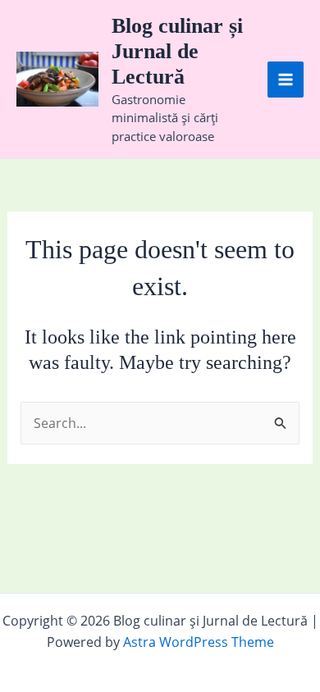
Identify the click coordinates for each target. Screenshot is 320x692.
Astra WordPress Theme (198, 642)
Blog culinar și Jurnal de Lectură (177, 51)
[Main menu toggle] (285, 79)
